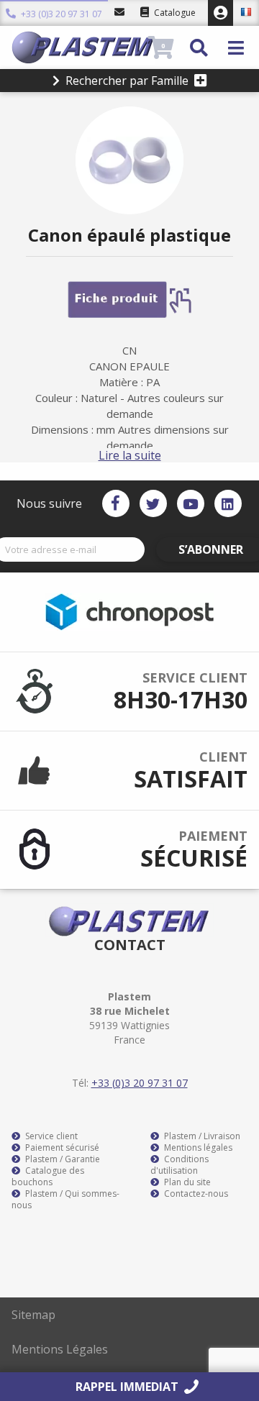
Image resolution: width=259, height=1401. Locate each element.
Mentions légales (197, 1148)
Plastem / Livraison (201, 1136)
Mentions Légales (60, 1349)
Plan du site (186, 1182)
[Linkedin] (228, 503)
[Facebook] (116, 503)
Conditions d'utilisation (179, 1165)
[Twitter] (153, 503)
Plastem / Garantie (61, 1159)
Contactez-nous (195, 1194)
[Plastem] (78, 47)
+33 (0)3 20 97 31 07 (60, 12)
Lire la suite (130, 455)
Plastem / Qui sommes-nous (65, 1199)
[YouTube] (190, 503)
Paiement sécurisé (61, 1148)
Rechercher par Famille (126, 80)
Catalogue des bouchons (48, 1176)
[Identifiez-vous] (220, 13)
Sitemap (33, 1315)
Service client (50, 1136)
